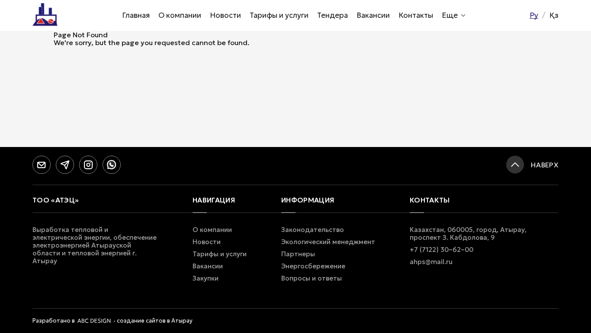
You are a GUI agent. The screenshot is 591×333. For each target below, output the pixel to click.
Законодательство (312, 230)
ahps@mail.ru (431, 262)
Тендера (332, 15)
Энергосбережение (313, 266)
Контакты (415, 15)
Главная (136, 15)
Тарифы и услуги (279, 15)
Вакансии (373, 15)
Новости (225, 15)
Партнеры (298, 254)
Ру (534, 15)
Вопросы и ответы (311, 278)
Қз (554, 15)
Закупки (205, 278)
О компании (179, 15)
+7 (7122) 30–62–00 (441, 250)
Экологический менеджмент (328, 242)
